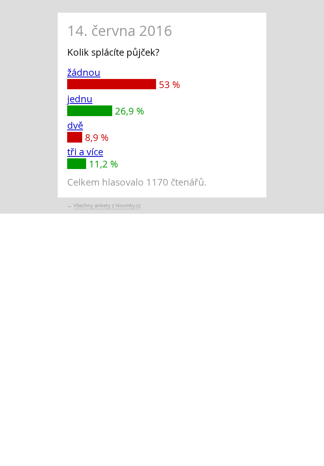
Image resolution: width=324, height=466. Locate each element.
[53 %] (111, 84)
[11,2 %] (76, 163)
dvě (75, 125)
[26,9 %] (89, 110)
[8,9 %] (74, 137)
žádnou (83, 72)
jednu (79, 98)
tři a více (85, 151)
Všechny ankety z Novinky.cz (107, 205)
